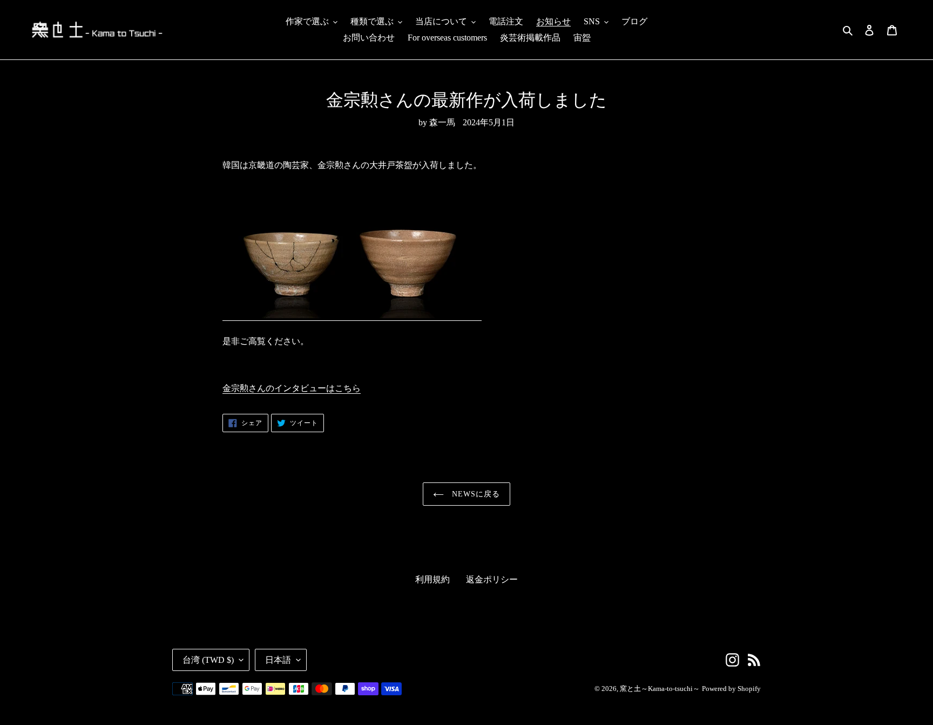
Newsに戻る (475, 494)
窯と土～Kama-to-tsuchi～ (660, 688)
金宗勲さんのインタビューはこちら (291, 388)
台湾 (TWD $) (208, 659)
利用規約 (432, 579)
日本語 (278, 659)
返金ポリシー (492, 579)
